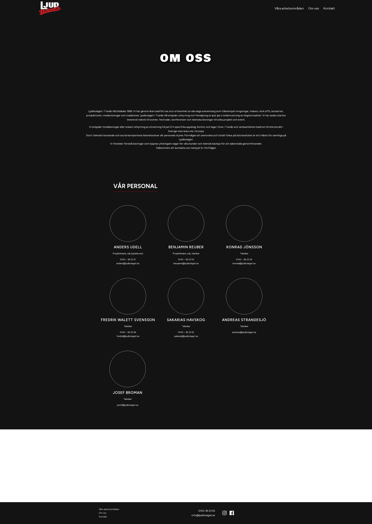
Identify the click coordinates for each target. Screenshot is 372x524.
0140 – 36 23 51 (128, 259)
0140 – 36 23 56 (128, 332)
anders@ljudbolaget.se (127, 263)
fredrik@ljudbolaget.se (128, 336)
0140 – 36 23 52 (186, 332)
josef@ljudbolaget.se (127, 405)
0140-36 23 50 (206, 510)
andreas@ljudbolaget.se (244, 332)
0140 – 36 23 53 (186, 259)
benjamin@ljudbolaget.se (186, 263)
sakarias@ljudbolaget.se (186, 336)
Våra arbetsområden (289, 8)
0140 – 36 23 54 (244, 259)
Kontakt (329, 8)
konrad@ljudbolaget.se (244, 263)
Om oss (313, 8)
